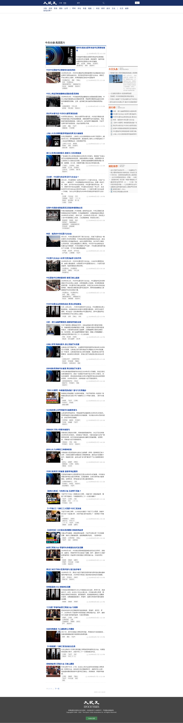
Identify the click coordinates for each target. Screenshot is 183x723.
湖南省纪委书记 (66, 84)
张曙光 (70, 270)
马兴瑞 (64, 422)
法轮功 (72, 518)
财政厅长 (64, 383)
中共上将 (74, 106)
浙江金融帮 (71, 339)
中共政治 (64, 503)
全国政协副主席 (75, 224)
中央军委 (71, 128)
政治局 (70, 250)
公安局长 (71, 165)
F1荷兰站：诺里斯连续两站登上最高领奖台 (125, 175)
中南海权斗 (65, 518)
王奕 (75, 481)
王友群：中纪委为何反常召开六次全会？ (62, 177)
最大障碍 (70, 200)
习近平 (74, 126)
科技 (98, 8)
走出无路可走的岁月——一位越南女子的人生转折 (127, 170)
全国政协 (64, 88)
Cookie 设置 (91, 718)
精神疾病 (64, 464)
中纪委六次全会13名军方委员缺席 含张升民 (63, 258)
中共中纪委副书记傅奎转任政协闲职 (60, 70)
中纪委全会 (70, 82)
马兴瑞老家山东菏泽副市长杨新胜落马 (61, 410)
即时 (74, 8)
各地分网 (46, 10)
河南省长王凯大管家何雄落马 (58, 430)
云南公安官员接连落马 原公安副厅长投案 (62, 344)
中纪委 (64, 196)
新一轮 (77, 200)
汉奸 (75, 654)
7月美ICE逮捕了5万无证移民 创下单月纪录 (124, 99)
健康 (126, 8)
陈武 (76, 220)
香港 (55, 8)
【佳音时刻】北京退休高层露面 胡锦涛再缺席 (64, 530)
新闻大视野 (65, 404)
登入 (137, 3)
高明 (86, 65)
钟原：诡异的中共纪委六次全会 (59, 234)
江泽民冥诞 (71, 538)
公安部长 (71, 169)
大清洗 (64, 202)
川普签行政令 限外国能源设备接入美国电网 (124, 73)
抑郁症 (76, 462)
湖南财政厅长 (77, 84)
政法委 (83, 63)
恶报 (79, 363)
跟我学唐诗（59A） (119, 189)
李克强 (71, 402)
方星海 (74, 337)
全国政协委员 (66, 106)
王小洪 (70, 167)
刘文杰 (64, 86)
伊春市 (76, 577)
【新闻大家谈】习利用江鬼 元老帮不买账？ (63, 491)
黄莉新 (75, 143)
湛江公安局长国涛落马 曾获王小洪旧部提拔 (63, 153)
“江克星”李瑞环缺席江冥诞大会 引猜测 (62, 607)
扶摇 (70, 503)
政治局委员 (65, 485)
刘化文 (76, 381)
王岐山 (78, 80)
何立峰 (69, 337)
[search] (90, 3)
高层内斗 (92, 65)
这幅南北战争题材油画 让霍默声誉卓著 (124, 187)
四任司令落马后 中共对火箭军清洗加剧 (62, 113)
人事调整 (71, 253)
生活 (121, 8)
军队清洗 (70, 108)
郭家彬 (89, 63)
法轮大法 (64, 520)
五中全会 (76, 250)
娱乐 (108, 8)
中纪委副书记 (66, 80)
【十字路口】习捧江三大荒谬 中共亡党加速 (63, 508)
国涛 (77, 165)
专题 (84, 8)
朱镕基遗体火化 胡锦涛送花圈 (58, 587)
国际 (61, 8)
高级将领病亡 (73, 222)
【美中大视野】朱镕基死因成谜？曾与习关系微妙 (66, 390)
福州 (78, 63)
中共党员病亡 (66, 228)
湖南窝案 (70, 86)
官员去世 (64, 226)
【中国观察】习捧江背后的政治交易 (60, 646)
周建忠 (77, 361)
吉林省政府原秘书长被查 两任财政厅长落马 (63, 368)
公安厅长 (64, 169)
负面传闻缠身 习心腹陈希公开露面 (60, 629)
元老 (72, 619)
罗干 (63, 623)
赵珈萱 (70, 462)
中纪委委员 (74, 268)
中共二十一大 (72, 656)
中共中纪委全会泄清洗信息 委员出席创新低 (63, 304)
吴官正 (78, 621)
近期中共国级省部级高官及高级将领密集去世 (64, 208)
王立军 (70, 466)
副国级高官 (65, 224)
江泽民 (76, 400)
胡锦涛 (64, 501)
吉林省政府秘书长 (67, 381)
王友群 (70, 202)
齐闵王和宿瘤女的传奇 (120, 191)
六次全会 (70, 196)
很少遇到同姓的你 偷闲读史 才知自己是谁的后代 (127, 172)
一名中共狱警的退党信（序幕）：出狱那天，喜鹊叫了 (129, 177)
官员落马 (95, 63)
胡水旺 (64, 361)
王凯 (70, 442)
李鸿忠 (71, 483)
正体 (60, 3)
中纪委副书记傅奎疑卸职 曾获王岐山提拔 (62, 278)
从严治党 (64, 253)
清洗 (63, 680)
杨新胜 (71, 420)
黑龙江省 (64, 579)
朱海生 (64, 145)
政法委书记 (80, 65)
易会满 (64, 339)
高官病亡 (64, 222)
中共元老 (70, 562)
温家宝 (76, 524)
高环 (63, 577)
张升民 (64, 270)
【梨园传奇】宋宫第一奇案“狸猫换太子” (124, 179)
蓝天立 (71, 444)
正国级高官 (65, 621)
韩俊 (77, 383)
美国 (50, 8)
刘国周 (64, 167)
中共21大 (71, 520)
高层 (76, 678)
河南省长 (64, 442)
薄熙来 (64, 466)
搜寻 (103, 3)
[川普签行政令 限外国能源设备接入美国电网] (115, 78)
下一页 (57, 688)
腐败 (69, 126)
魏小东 (78, 169)
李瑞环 (64, 562)
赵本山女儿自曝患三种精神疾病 (59, 449)
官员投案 (70, 361)
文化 (113, 8)
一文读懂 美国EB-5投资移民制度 (121, 93)
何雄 (75, 442)
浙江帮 (78, 339)
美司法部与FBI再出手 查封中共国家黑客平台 (125, 102)
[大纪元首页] (50, 3)
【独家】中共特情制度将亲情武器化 (122, 96)
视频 (90, 8)
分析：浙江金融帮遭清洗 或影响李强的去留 (63, 322)
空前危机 (64, 198)
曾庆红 (77, 464)
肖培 (63, 82)
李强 (63, 337)
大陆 (45, 8)
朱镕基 (71, 220)
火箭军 (64, 126)
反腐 (69, 316)
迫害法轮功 (72, 363)
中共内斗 (64, 402)
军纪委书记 (65, 272)
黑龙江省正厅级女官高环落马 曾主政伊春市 (63, 569)
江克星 (77, 562)
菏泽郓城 (64, 420)
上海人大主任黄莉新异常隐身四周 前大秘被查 (64, 133)
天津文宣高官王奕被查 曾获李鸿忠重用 (62, 471)
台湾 (66, 8)
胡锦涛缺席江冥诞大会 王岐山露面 (60, 664)
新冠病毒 (71, 226)
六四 (75, 499)
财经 (103, 8)
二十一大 (77, 198)
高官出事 (64, 147)
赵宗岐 (64, 108)
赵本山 (64, 462)
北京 (69, 540)
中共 (76, 196)
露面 (68, 637)
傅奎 (73, 80)
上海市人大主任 (66, 143)
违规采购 (64, 128)
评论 (79, 8)
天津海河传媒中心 (67, 481)
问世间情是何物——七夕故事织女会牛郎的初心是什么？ (130, 184)
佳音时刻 (75, 540)
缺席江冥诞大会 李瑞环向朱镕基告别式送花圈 (64, 548)
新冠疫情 (64, 220)
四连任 (64, 200)
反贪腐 (70, 524)
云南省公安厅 (66, 359)
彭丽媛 (70, 422)
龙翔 (69, 145)
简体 (64, 3)
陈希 (63, 637)
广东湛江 (64, 165)
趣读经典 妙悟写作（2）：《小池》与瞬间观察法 (127, 182)
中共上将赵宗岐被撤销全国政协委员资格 (62, 94)
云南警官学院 (75, 359)
